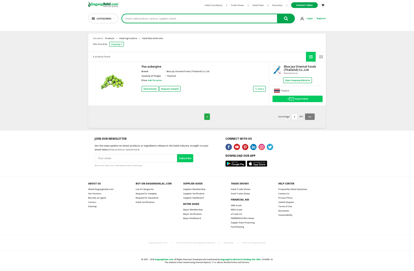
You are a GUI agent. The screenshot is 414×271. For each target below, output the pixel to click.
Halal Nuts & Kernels (152, 38)
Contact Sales (304, 5)
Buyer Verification (192, 213)
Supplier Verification (193, 193)
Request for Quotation (147, 197)
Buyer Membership (193, 209)
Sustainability (285, 214)
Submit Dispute (286, 202)
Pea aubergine (151, 66)
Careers (92, 202)
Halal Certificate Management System (195, 242)
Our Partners (94, 193)
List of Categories (145, 189)
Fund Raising (237, 226)
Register (321, 18)
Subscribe (185, 158)
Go (309, 116)
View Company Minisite (297, 80)
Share (261, 88)
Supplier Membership (194, 189)
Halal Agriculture (128, 38)
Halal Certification (145, 202)
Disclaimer (283, 210)
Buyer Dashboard (192, 218)
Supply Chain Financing (243, 222)
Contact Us (283, 193)
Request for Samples (146, 193)
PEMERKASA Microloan (242, 218)
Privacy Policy (285, 197)
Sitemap (92, 206)
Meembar (229, 242)
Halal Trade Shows (240, 189)
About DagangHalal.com (100, 189)
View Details (150, 88)
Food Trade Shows (240, 193)
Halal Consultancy (213, 5)
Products (109, 38)
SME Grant (236, 205)
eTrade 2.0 (236, 213)
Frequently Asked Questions (292, 189)
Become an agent (97, 197)
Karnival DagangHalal (254, 242)
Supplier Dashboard (193, 197)
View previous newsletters (124, 149)
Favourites (277, 5)
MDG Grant (236, 209)
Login (310, 18)
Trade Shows (237, 5)
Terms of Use (285, 206)
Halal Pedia (258, 5)
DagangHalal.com (158, 242)
